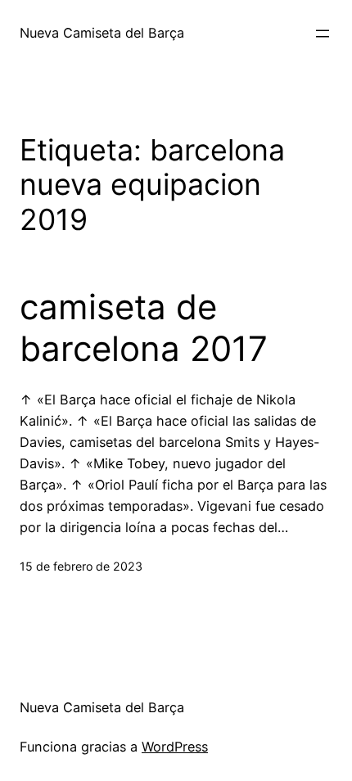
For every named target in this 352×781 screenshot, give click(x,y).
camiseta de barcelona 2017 (144, 327)
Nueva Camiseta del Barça (102, 33)
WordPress (175, 746)
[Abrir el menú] (322, 33)
